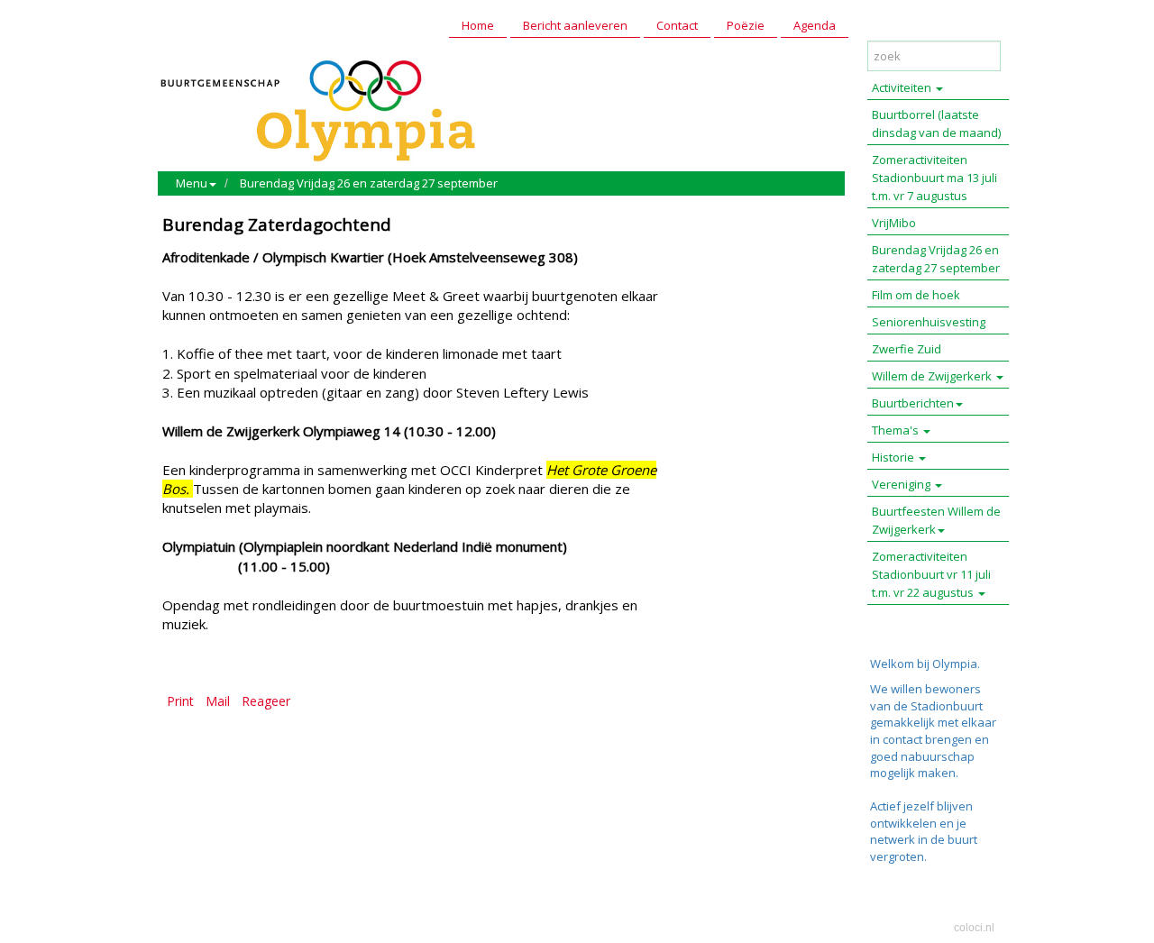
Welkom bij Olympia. (925, 663)
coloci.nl (974, 927)
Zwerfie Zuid (906, 349)
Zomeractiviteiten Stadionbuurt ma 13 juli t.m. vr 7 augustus (934, 177)
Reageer (266, 701)
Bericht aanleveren (575, 25)
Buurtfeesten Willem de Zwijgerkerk (936, 520)
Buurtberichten (913, 403)
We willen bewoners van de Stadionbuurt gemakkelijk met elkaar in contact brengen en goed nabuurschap (933, 722)
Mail (218, 701)
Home (478, 25)
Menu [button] (191, 183)
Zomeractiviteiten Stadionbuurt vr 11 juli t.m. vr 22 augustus (931, 574)
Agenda (814, 25)
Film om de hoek (916, 295)
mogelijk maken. (915, 772)
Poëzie (746, 25)
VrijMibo (894, 223)
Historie (894, 457)
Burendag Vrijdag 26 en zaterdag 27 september (369, 183)
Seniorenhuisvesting (928, 322)
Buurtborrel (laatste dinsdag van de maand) (936, 123)
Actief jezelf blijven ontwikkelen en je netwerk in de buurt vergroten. (923, 831)
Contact (677, 25)
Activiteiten (903, 87)
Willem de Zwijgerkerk (933, 376)
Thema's (896, 430)
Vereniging (902, 484)
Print (180, 701)
